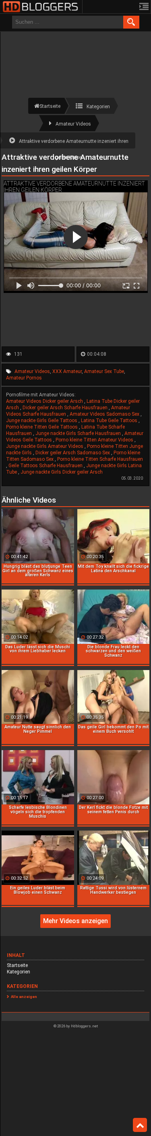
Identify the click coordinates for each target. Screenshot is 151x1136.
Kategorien (18, 972)
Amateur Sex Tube (104, 371)
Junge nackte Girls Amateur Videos (45, 446)
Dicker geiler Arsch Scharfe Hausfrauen (66, 407)
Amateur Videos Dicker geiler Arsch (45, 401)
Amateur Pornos (24, 378)
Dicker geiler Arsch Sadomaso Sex (73, 453)
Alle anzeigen (24, 996)
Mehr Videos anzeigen (75, 921)
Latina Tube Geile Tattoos (110, 420)
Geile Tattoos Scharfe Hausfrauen (46, 465)
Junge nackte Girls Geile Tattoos (42, 420)
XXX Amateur (67, 371)
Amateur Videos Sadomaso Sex (105, 414)
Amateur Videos (32, 371)
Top (140, 1125)
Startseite (17, 965)
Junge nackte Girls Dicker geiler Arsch (62, 472)
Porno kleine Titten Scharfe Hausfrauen (100, 459)
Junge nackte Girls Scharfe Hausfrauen (78, 433)
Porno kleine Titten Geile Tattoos (42, 427)
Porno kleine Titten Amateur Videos (95, 440)
